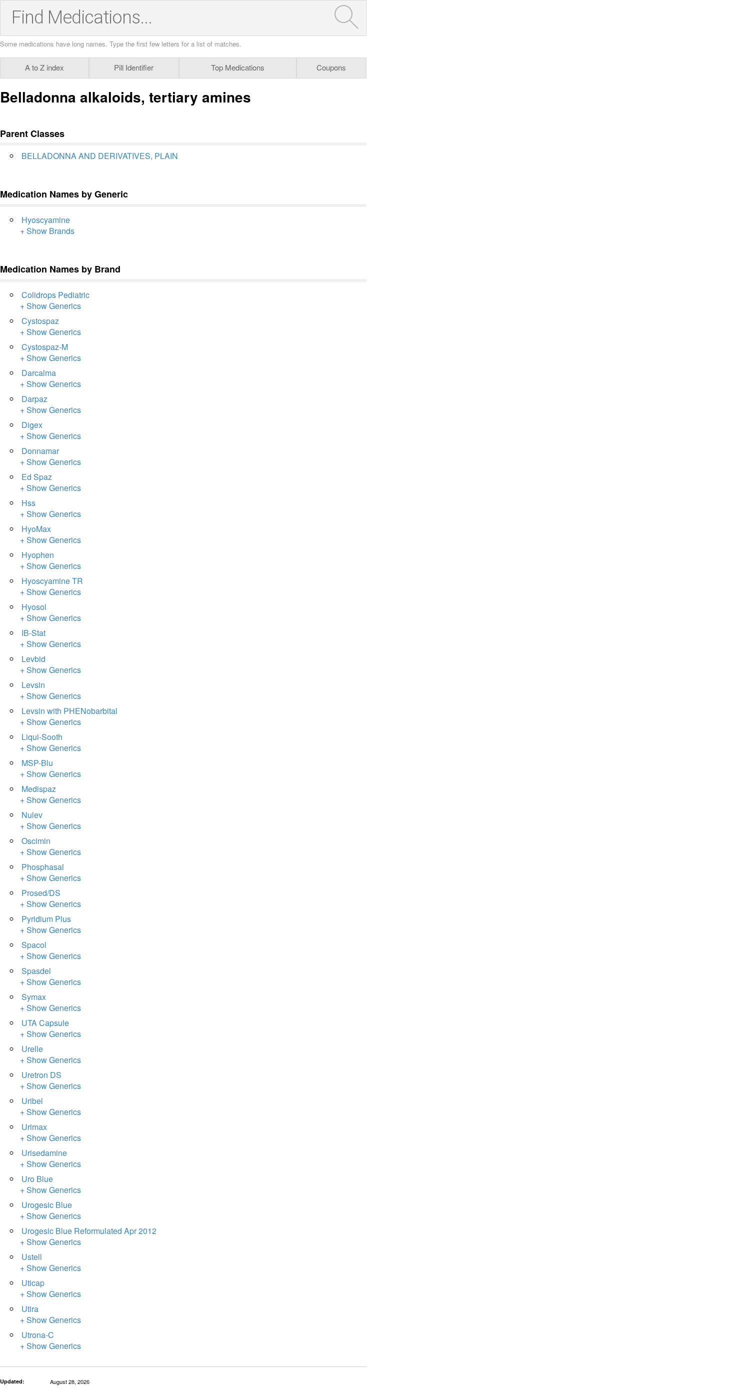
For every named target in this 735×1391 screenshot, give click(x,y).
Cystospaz (40, 320)
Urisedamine (44, 1152)
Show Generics (53, 306)
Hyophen (38, 554)
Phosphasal (43, 866)
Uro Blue (37, 1178)
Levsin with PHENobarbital (70, 710)
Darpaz (35, 398)
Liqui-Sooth (42, 736)
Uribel (32, 1100)
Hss (29, 502)
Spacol (34, 944)
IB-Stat (34, 632)
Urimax (34, 1126)
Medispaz (39, 788)
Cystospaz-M (45, 346)
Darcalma (39, 372)
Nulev (32, 814)
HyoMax (36, 528)
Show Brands (50, 230)
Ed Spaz (37, 476)
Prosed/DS (41, 892)
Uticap (33, 1282)
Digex (32, 424)
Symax (34, 996)
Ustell (32, 1256)
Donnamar (40, 450)
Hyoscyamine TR (52, 580)
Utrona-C (38, 1334)
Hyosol (34, 606)
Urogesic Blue (47, 1204)
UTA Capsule (45, 1022)
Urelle (32, 1048)
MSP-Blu (37, 762)
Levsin (33, 684)
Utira (30, 1308)
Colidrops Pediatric (56, 294)
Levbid (34, 658)
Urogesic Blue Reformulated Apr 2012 (89, 1230)
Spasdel (36, 970)
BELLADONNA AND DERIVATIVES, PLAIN (100, 156)
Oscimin (36, 840)
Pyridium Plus (46, 918)
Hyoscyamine (46, 220)
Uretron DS (42, 1074)
